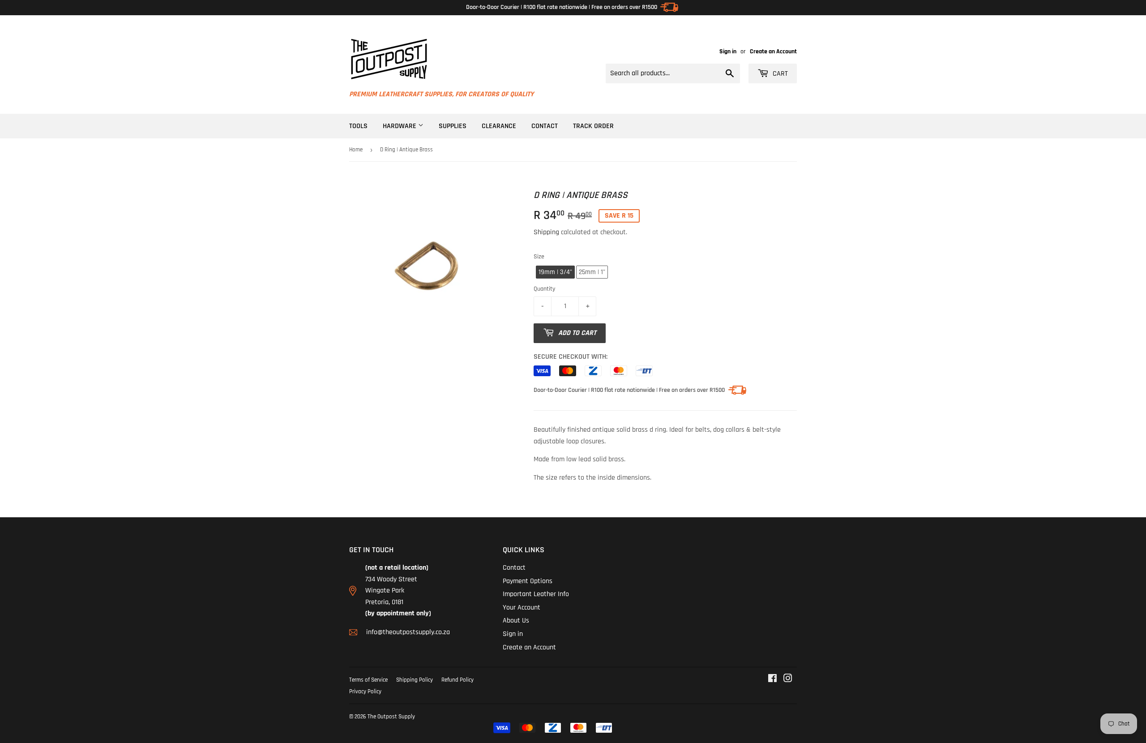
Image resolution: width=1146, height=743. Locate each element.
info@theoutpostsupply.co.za (408, 632)
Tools (358, 126)
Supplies (452, 126)
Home (356, 149)
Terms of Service (368, 679)
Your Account (521, 607)
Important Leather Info (536, 594)
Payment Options (527, 581)
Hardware (400, 126)
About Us (516, 620)
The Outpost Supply (391, 716)
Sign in (727, 51)
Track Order (593, 126)
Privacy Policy (365, 691)
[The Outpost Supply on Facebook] (772, 679)
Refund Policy (457, 679)
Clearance (499, 126)
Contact (544, 126)
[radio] (555, 272)
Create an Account (773, 51)
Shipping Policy (414, 679)
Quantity (544, 289)
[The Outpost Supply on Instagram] (787, 679)
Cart (779, 73)
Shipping (546, 232)
